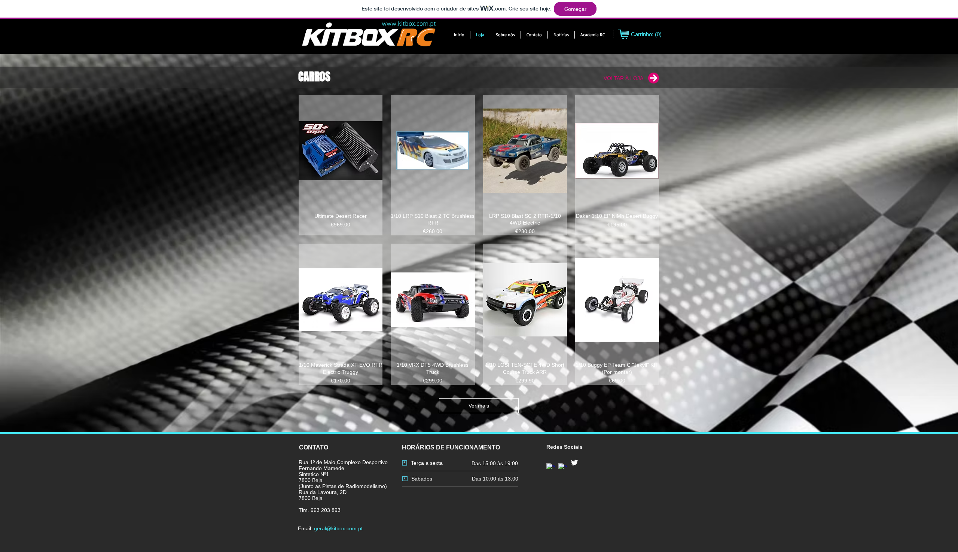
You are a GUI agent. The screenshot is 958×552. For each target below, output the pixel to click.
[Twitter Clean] (574, 462)
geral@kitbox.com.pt (338, 528)
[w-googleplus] (550, 467)
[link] (646, 34)
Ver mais (479, 406)
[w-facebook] (562, 467)
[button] (592, 35)
